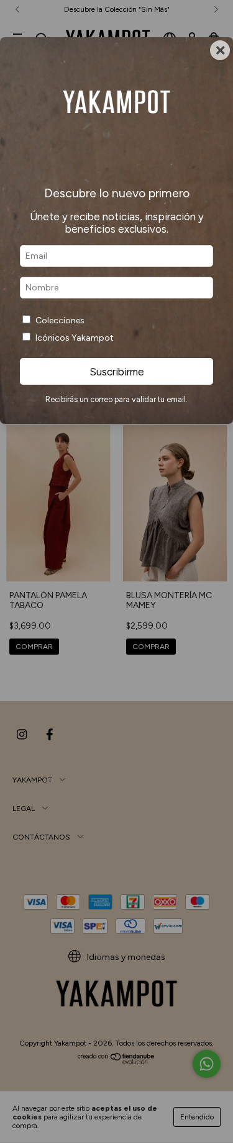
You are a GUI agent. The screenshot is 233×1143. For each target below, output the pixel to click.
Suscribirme (116, 371)
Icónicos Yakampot (74, 338)
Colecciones (60, 320)
